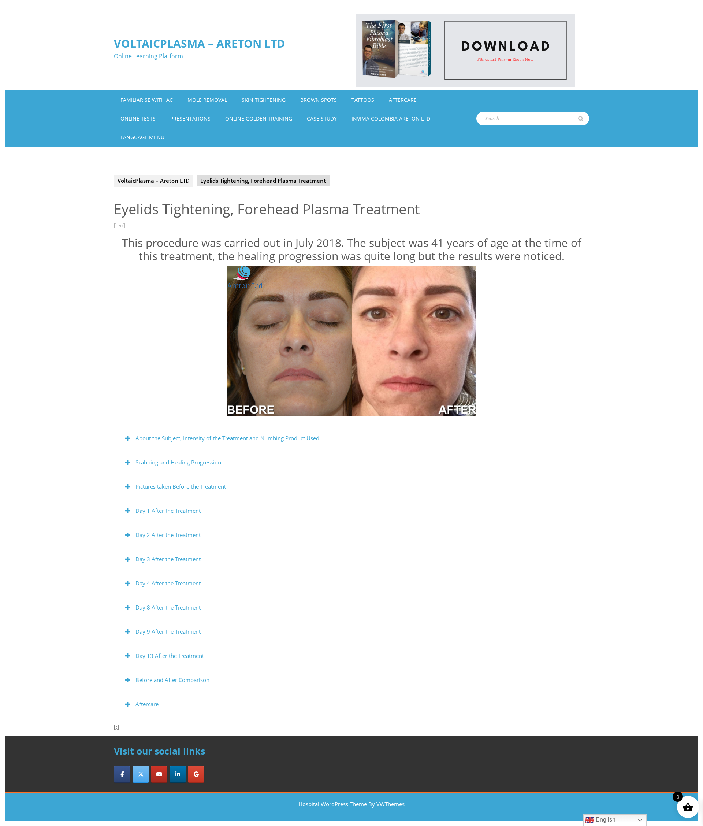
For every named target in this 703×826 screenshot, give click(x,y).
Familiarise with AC (146, 99)
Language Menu (142, 137)
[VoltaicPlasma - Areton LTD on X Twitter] (141, 774)
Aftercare (403, 99)
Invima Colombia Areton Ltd (391, 118)
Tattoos (363, 99)
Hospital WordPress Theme (332, 804)
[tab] (351, 438)
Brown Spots (318, 99)
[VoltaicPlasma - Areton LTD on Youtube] (159, 774)
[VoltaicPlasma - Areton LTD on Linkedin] (178, 774)
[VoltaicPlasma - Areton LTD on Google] (196, 774)
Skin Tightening (264, 99)
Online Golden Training (258, 118)
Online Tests (138, 118)
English (604, 819)
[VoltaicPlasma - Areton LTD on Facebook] (122, 774)
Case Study (322, 118)
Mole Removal (207, 99)
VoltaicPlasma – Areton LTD (199, 43)
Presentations (190, 118)
